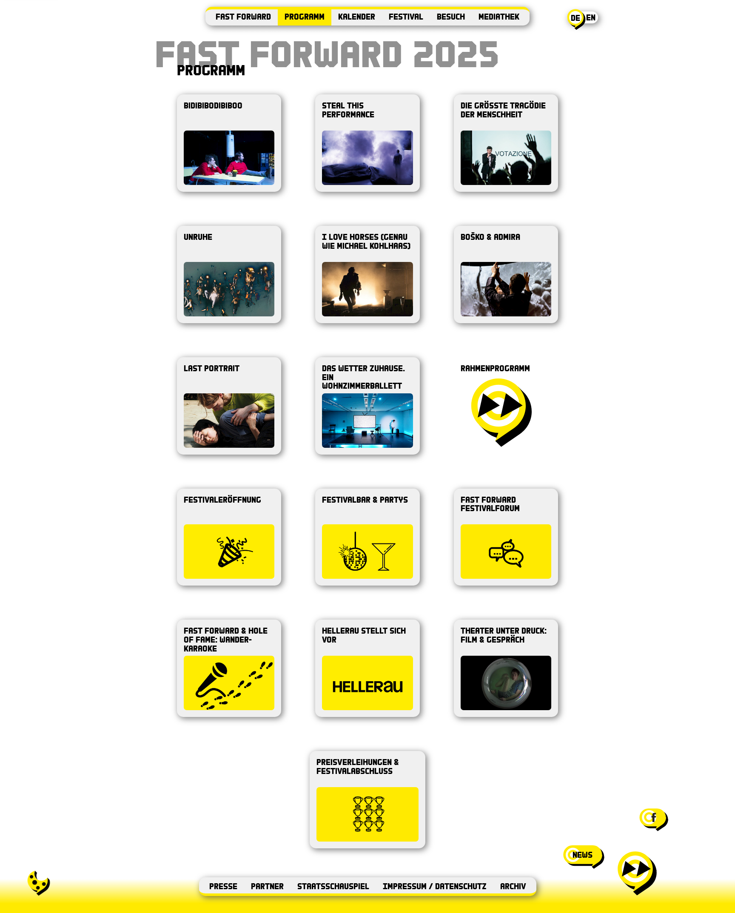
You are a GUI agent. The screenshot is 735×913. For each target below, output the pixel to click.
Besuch (451, 16)
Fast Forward (243, 16)
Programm (305, 16)
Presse (223, 886)
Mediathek (499, 16)
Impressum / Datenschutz (435, 886)
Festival (406, 16)
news (583, 854)
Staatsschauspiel (333, 886)
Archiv (513, 886)
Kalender (356, 16)
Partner (267, 886)
